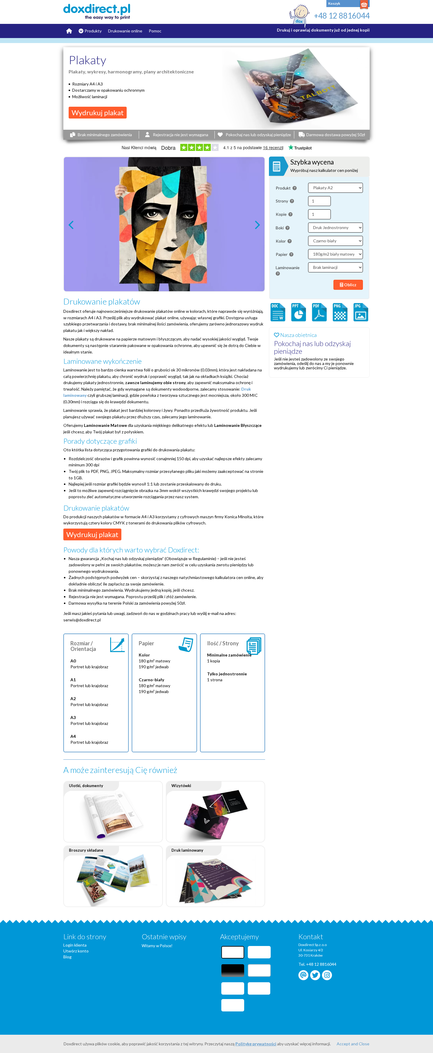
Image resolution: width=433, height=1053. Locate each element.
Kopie (281, 214)
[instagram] (327, 975)
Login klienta (75, 944)
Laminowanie (288, 267)
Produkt (284, 187)
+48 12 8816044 (342, 15)
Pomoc (155, 30)
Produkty (93, 30)
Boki (280, 227)
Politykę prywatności (255, 1043)
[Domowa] (69, 31)
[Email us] (303, 975)
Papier (282, 254)
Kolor (281, 240)
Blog (67, 956)
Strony (282, 200)
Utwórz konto (76, 950)
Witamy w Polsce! (157, 945)
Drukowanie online (125, 30)
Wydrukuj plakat (98, 112)
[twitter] (315, 975)
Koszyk (334, 3)
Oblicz (349, 284)
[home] (102, 12)
